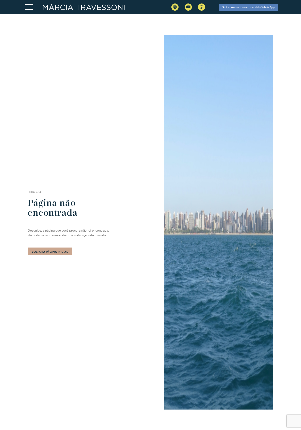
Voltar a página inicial (50, 252)
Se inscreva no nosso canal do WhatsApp (248, 7)
